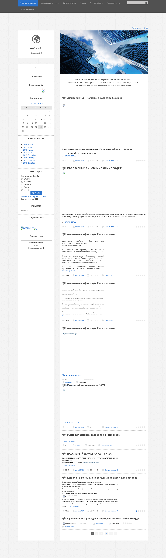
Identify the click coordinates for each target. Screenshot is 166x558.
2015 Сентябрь (29, 155)
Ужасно (27, 190)
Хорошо (27, 181)
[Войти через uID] (25, 91)
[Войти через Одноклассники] (47, 91)
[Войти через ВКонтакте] (29, 91)
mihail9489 (79, 161)
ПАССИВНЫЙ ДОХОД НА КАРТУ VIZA (89, 453)
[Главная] (36, 42)
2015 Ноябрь (29, 160)
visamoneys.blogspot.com (90, 462)
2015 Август (28, 152)
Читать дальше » (71, 156)
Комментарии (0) (111, 161)
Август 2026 (36, 103)
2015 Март (28, 144)
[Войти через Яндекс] (38, 91)
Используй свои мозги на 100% (86, 385)
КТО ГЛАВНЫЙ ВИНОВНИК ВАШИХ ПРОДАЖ (94, 168)
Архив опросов (39, 196)
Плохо (26, 187)
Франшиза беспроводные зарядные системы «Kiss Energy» (103, 518)
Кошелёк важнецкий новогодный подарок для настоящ (102, 477)
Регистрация (137, 28)
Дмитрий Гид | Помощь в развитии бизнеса (94, 97)
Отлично (28, 179)
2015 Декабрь (29, 163)
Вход (146, 28)
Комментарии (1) (111, 511)
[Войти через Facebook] (34, 91)
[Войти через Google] (43, 91)
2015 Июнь (28, 150)
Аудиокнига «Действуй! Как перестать (91, 234)
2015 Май (27, 147)
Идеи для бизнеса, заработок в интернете (93, 434)
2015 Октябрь (29, 157)
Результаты (26, 196)
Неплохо (28, 184)
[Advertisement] (83, 19)
